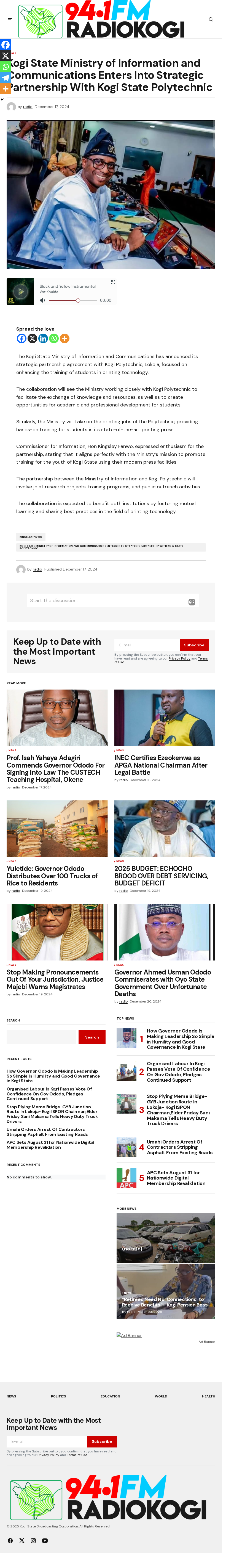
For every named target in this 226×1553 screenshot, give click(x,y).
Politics (58, 1396)
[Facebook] (21, 338)
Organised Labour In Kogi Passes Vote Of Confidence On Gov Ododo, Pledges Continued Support (49, 1094)
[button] (10, 19)
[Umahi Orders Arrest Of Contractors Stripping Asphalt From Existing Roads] (126, 1147)
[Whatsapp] (54, 338)
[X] (32, 338)
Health (208, 1396)
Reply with (192, 602)
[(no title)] (166, 1238)
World (161, 1396)
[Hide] (2, 99)
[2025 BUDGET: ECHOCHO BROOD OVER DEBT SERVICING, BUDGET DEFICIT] (165, 828)
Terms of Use (77, 1455)
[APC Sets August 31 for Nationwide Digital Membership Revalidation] (126, 1178)
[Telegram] (5, 77)
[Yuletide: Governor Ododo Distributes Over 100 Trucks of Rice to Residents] (57, 828)
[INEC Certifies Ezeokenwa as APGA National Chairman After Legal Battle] (165, 718)
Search (13, 1021)
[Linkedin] (43, 338)
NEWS (12, 750)
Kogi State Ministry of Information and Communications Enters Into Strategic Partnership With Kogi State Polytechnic (102, 547)
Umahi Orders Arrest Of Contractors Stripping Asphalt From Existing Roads (47, 1132)
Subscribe (194, 645)
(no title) (132, 1249)
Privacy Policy (179, 658)
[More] (64, 338)
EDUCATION (110, 1396)
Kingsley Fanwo (31, 537)
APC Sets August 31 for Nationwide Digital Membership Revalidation (50, 1145)
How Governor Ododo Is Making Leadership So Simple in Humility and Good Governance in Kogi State (53, 1076)
